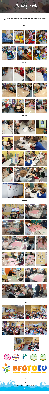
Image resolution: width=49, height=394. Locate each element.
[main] (26, 5)
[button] (48, 1)
